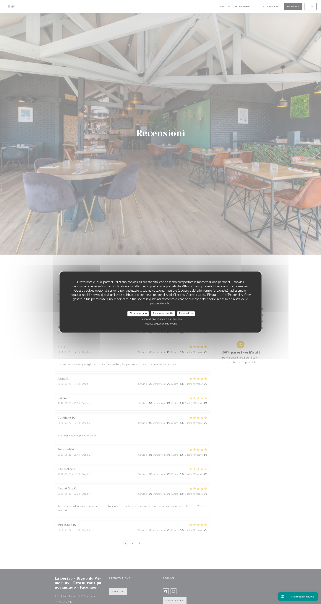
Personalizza (186, 313)
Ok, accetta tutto (138, 313)
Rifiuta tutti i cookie (163, 313)
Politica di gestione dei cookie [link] (161, 323)
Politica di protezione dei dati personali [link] (162, 319)
